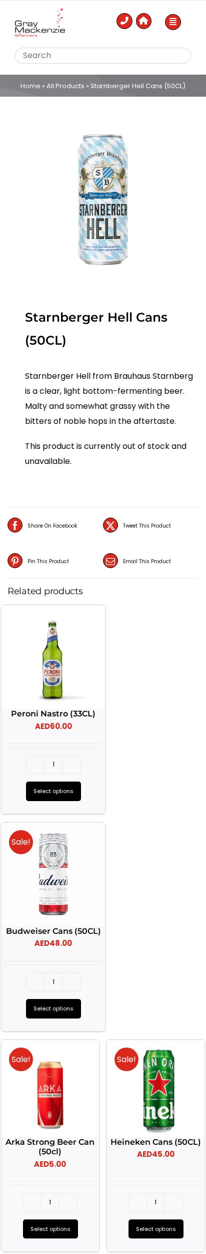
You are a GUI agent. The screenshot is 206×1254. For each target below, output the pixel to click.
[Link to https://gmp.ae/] (144, 21)
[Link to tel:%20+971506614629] (124, 21)
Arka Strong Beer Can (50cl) (50, 1146)
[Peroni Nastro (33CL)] (53, 657)
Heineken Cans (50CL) (155, 1142)
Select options (54, 791)
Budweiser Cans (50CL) (53, 931)
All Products (65, 86)
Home (30, 86)
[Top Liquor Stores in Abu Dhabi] (40, 12)
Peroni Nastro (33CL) (53, 713)
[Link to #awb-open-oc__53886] (173, 22)
